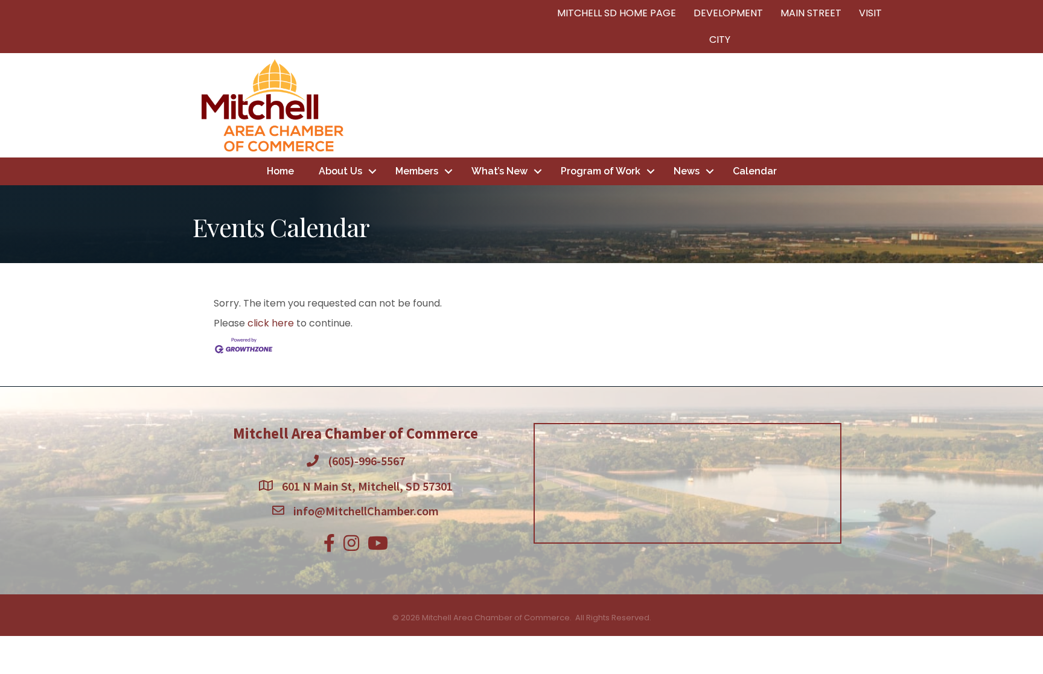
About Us (340, 171)
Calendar (755, 171)
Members (416, 171)
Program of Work (600, 171)
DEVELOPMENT (728, 13)
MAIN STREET (810, 13)
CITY (719, 39)
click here (270, 323)
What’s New (499, 171)
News (687, 171)
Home (280, 171)
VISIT (870, 13)
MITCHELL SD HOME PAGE (616, 13)
